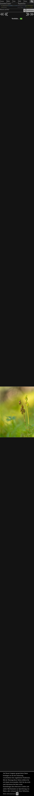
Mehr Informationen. (9, 794)
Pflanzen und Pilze (4, 9)
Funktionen (30, 10)
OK (17, 794)
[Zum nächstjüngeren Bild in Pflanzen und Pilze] (6, 14)
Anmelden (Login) (5, 4)
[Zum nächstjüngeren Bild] (2, 14)
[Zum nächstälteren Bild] (32, 14)
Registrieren (21, 4)
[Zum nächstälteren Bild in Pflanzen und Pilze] (28, 14)
